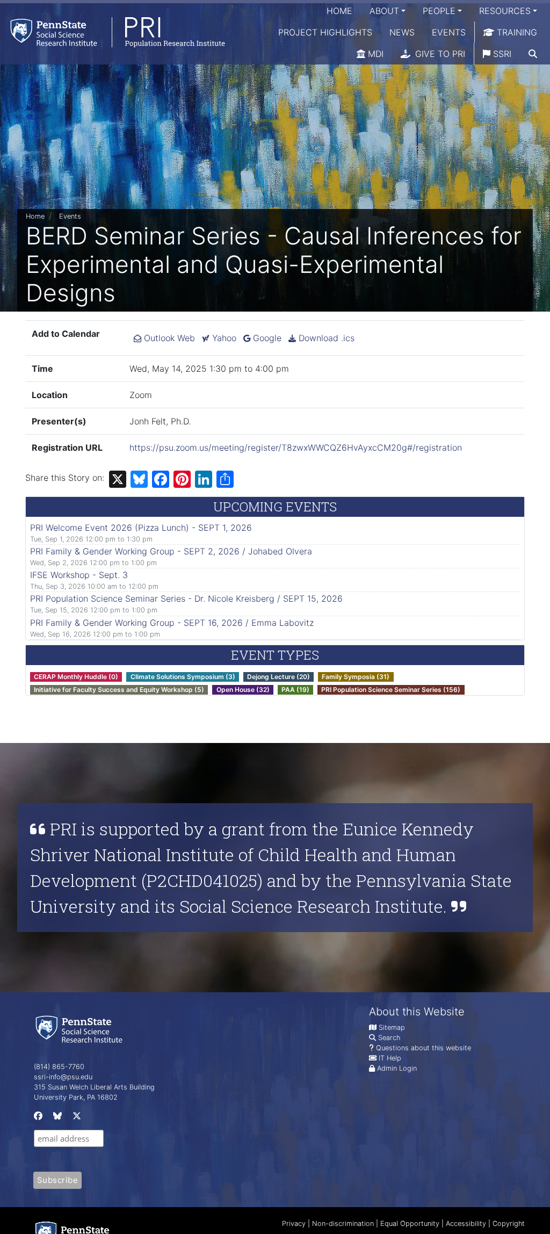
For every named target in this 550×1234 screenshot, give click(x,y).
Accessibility (466, 1223)
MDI (374, 53)
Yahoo (222, 338)
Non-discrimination (343, 1223)
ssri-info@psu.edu (63, 1077)
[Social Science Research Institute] (81, 1028)
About (384, 10)
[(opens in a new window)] (37, 1118)
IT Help (390, 1058)
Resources (505, 10)
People (439, 10)
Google (265, 338)
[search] (533, 53)
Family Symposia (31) (355, 677)
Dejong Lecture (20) (278, 677)
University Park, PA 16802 (76, 1097)
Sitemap (392, 1027)
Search (389, 1038)
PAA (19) (295, 689)
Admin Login (397, 1068)
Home (339, 10)
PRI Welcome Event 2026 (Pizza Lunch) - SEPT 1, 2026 (141, 527)
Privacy (294, 1223)
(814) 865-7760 (59, 1067)
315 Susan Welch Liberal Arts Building (94, 1087)
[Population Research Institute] (112, 32)
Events (449, 32)
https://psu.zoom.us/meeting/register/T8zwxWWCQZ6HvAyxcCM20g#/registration (295, 447)
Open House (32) (243, 689)
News (402, 32)
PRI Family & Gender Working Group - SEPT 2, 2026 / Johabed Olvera (171, 551)
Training (515, 32)
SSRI (500, 53)
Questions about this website (423, 1048)
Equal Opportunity (409, 1223)
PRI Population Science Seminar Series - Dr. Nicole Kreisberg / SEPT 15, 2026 (186, 598)
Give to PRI (438, 53)
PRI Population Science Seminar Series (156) (390, 689)
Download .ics (325, 338)
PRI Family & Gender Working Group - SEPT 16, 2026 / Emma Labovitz (172, 622)
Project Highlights (325, 32)
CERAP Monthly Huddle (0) (76, 677)
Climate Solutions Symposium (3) (183, 677)
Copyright (509, 1223)
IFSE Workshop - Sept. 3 (79, 574)
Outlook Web (168, 338)
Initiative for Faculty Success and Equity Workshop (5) (119, 689)
